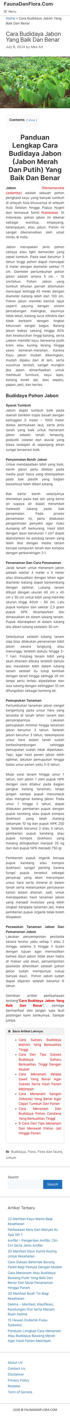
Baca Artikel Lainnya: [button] (28, 1031)
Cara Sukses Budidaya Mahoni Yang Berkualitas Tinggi (40, 1045)
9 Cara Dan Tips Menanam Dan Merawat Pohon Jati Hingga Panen (40, 1128)
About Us (15, 1362)
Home (10, 18)
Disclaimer (16, 1374)
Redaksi (14, 1386)
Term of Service (20, 1392)
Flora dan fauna (50, 1152)
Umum (11, 1158)
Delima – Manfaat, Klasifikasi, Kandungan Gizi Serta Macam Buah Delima (31, 1309)
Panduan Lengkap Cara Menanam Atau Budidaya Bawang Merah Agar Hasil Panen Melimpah (34, 1336)
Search (13, 1177)
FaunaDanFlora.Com (28, 4)
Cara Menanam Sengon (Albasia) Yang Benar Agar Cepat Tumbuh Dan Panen (40, 1099)
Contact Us (16, 1368)
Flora (32, 1152)
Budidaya (18, 1152)
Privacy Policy (18, 1380)
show (31, 120)
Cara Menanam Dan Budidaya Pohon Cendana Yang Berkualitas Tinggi (40, 1113)
